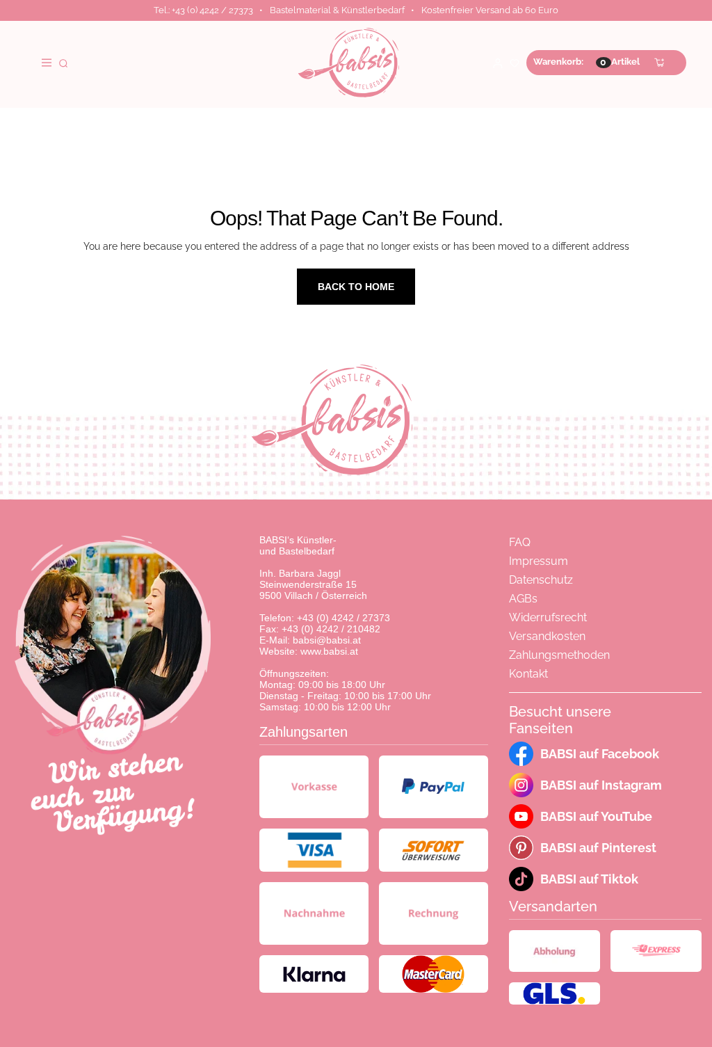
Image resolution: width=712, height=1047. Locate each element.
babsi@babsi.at (327, 640)
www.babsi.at (329, 651)
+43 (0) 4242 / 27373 (343, 617)
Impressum (538, 561)
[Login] (498, 62)
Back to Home (356, 286)
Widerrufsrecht (548, 617)
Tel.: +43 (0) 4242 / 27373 (203, 10)
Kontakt (528, 673)
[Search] (63, 62)
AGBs (523, 598)
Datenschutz (541, 579)
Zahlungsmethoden (559, 655)
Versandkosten (547, 636)
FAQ (520, 542)
